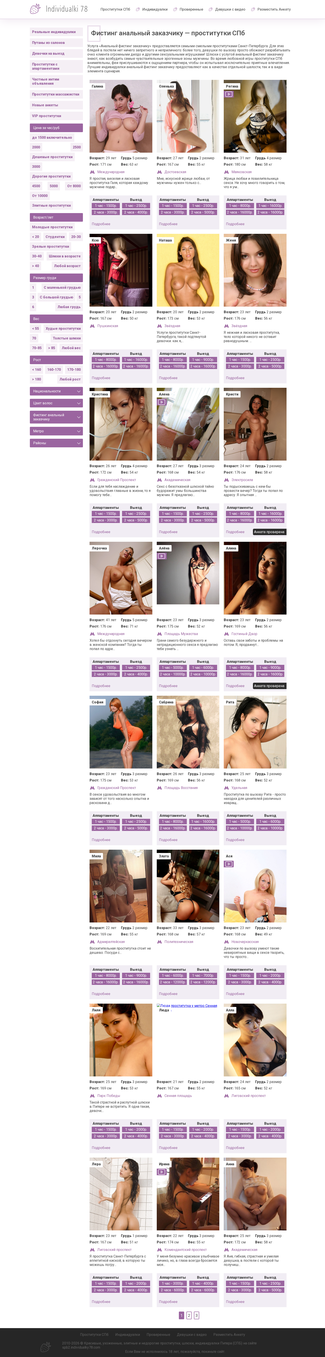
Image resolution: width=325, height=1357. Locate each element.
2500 (77, 147)
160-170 (54, 369)
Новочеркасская (245, 942)
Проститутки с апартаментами (45, 66)
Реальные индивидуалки (54, 32)
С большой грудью (56, 297)
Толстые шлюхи (67, 338)
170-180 (74, 369)
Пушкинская (107, 326)
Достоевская (175, 172)
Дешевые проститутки (52, 157)
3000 (36, 167)
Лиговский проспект (248, 1096)
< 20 (35, 237)
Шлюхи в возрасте (65, 256)
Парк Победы (108, 1096)
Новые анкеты (45, 105)
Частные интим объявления (45, 81)
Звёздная (172, 326)
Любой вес (71, 348)
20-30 (76, 237)
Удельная (239, 788)
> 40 (35, 266)
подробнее (101, 224)
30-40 (37, 256)
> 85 (51, 348)
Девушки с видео (230, 9)
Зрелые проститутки (50, 246)
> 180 (36, 379)
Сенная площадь (178, 1096)
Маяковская (241, 172)
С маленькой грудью (62, 287)
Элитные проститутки (51, 205)
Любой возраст (67, 266)
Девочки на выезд (48, 53)
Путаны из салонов (48, 43)
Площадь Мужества (181, 634)
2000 (36, 147)
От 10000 (40, 196)
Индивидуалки (155, 9)
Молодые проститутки (52, 227)
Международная (110, 172)
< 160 (36, 369)
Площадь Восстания (181, 788)
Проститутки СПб (115, 9)
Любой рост (70, 379)
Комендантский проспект (185, 1250)
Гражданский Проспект (116, 480)
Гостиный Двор (244, 634)
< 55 (35, 328)
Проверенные (191, 9)
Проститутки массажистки (55, 94)
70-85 (37, 348)
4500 (36, 186)
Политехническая (178, 942)
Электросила (242, 480)
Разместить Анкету (274, 9)
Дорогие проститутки (51, 176)
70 (34, 338)
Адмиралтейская (111, 942)
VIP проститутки (46, 116)
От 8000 (74, 186)
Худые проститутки (63, 328)
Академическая (177, 480)
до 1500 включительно (52, 137)
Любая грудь (69, 307)
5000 (54, 186)
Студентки (55, 237)
